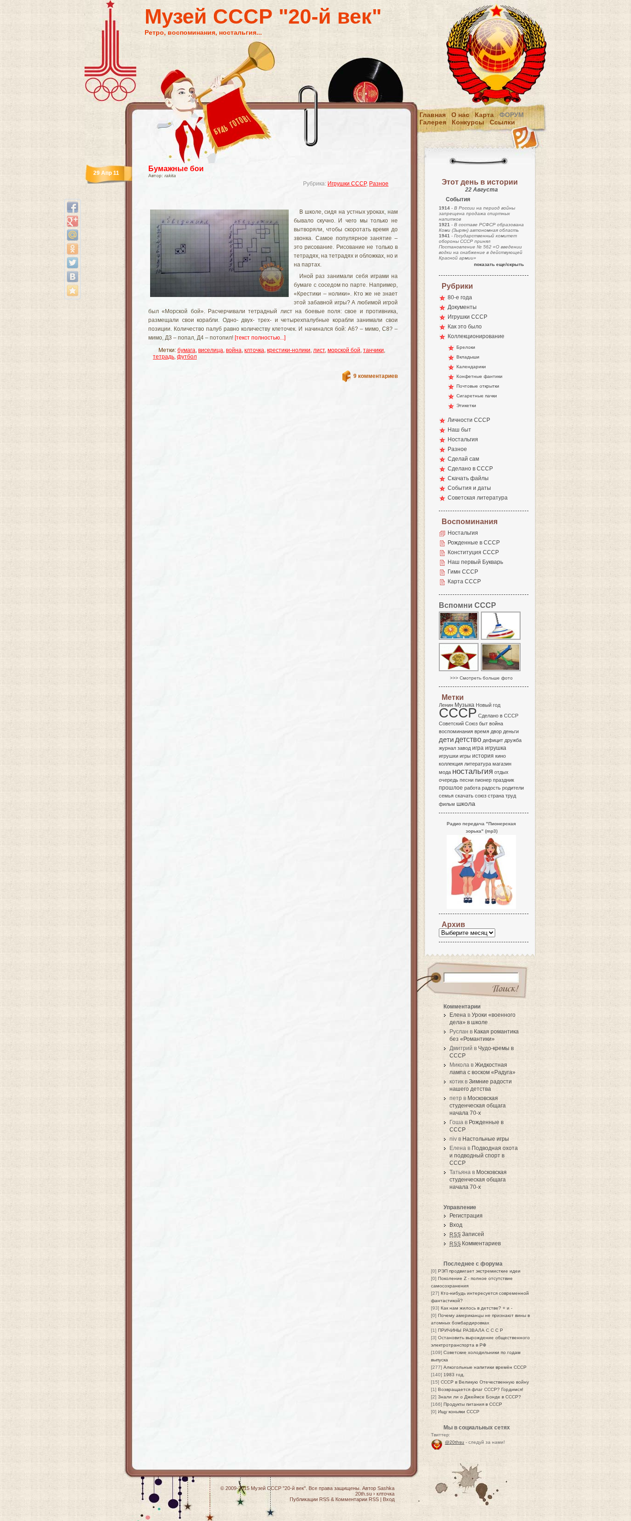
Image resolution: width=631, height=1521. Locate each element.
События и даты (469, 488)
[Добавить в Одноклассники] (72, 248)
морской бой (344, 350)
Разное (378, 183)
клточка (254, 350)
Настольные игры (485, 1139)
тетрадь (163, 356)
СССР (458, 712)
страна (496, 795)
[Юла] (501, 639)
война (234, 350)
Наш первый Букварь (475, 562)
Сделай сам (463, 459)
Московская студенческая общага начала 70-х (477, 1105)
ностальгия (472, 771)
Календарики (471, 366)
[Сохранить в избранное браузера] (72, 290)
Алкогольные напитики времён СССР (485, 1367)
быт (483, 723)
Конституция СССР (473, 552)
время (481, 731)
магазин (501, 764)
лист (319, 350)
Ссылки (502, 122)
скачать (464, 795)
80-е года (460, 297)
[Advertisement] (262, 201)
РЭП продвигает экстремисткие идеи (479, 1271)
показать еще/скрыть (499, 264)
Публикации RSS (309, 1499)
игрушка (495, 748)
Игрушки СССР (347, 183)
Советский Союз (458, 723)
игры (465, 756)
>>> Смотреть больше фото (481, 677)
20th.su (363, 1493)
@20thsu (454, 1442)
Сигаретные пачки (476, 395)
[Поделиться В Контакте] (72, 276)
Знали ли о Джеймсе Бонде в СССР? (479, 1396)
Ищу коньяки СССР (458, 1411)
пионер (483, 780)
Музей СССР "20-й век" (263, 16)
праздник (503, 780)
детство (468, 739)
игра (478, 748)
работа (472, 788)
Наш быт (459, 430)
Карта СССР (464, 581)
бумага (186, 350)
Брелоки (465, 347)
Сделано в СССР (470, 468)
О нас (460, 114)
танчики (373, 350)
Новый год (488, 705)
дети (446, 739)
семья (446, 795)
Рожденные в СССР (474, 542)
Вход (455, 1225)
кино (500, 756)
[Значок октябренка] (459, 670)
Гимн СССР (463, 572)
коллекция (451, 764)
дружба (513, 740)
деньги (511, 731)
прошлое (451, 788)
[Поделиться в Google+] (72, 221)
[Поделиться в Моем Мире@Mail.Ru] (72, 235)
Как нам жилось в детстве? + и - (476, 1308)
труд (510, 795)
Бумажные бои (176, 169)
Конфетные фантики (479, 376)
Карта (484, 114)
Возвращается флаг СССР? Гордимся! (480, 1389)
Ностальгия (463, 439)
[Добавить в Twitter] (72, 262)
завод (464, 748)
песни (466, 780)
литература (477, 764)
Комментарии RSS (357, 1499)
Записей (466, 1234)
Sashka (385, 1488)
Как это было (465, 326)
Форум (511, 114)
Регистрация (466, 1215)
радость (491, 788)
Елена (457, 1015)
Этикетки (466, 405)
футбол (187, 356)
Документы (462, 307)
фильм (447, 804)
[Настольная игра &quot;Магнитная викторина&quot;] (459, 639)
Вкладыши (467, 356)
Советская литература (478, 498)
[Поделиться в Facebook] (72, 207)
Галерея (432, 122)
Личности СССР (469, 420)
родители (513, 788)
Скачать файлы (468, 478)
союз (480, 795)
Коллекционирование (476, 336)
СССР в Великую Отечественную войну (485, 1382)
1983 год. (454, 1374)
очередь (448, 780)
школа (465, 803)
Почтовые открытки (477, 386)
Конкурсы (468, 122)
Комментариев (475, 1243)
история (483, 756)
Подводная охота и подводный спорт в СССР (483, 1155)
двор (496, 731)
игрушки (448, 756)
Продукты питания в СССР (472, 1404)
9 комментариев (375, 376)
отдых (501, 772)
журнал (447, 748)
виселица (210, 350)
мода (445, 772)
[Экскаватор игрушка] (501, 670)
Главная (432, 114)
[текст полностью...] (260, 337)
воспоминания (456, 731)
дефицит (493, 740)
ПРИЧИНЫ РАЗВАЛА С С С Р (470, 1330)
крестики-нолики (288, 350)
